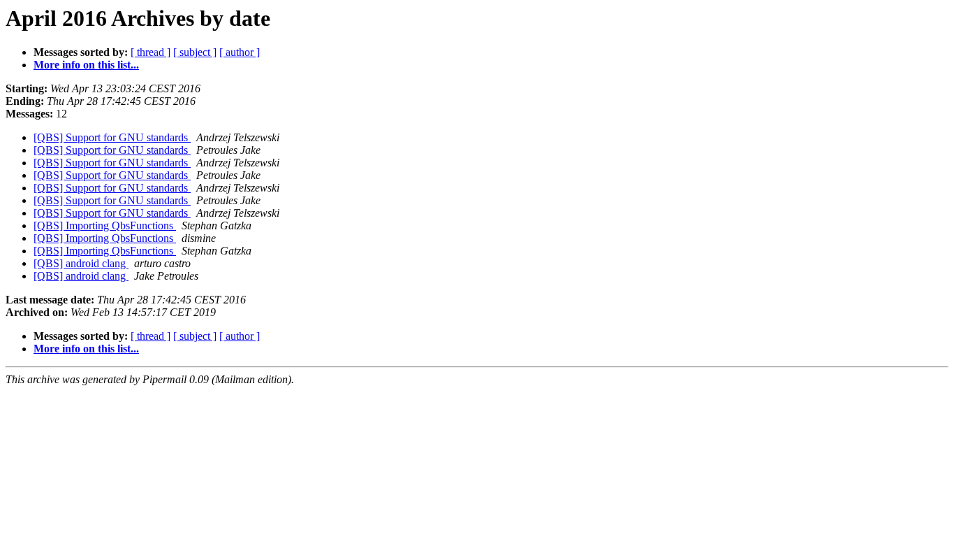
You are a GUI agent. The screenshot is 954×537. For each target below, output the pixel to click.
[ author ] (239, 52)
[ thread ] (150, 52)
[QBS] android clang (81, 263)
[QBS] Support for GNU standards (112, 137)
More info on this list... (86, 65)
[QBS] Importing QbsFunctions (105, 225)
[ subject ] (195, 52)
